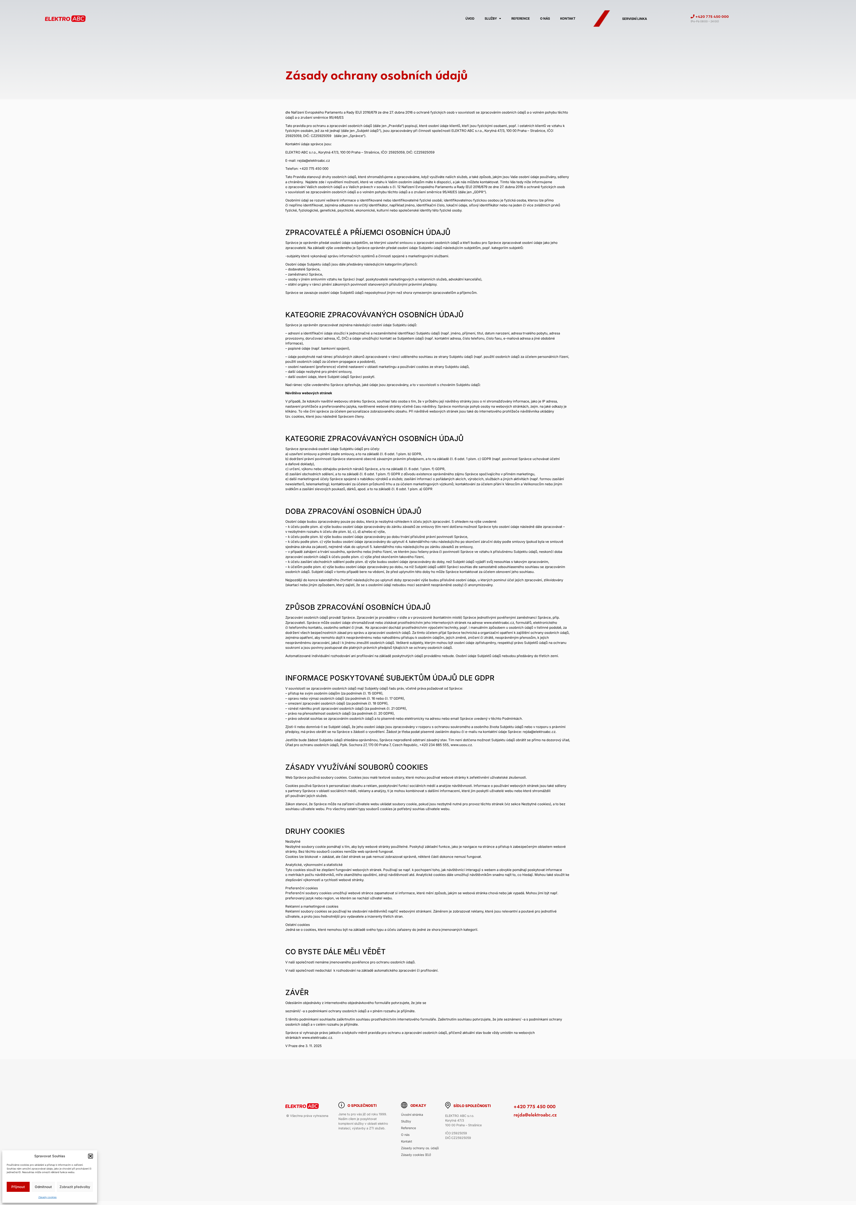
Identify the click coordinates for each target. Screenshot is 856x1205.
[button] (90, 1156)
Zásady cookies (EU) (416, 1155)
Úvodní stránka (412, 1114)
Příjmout (18, 1187)
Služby (491, 18)
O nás (545, 18)
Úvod (469, 18)
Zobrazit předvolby (75, 1187)
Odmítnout (43, 1187)
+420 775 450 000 (535, 1106)
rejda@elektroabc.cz (535, 1115)
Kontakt (567, 18)
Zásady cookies (47, 1197)
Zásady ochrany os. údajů (420, 1148)
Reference (520, 18)
